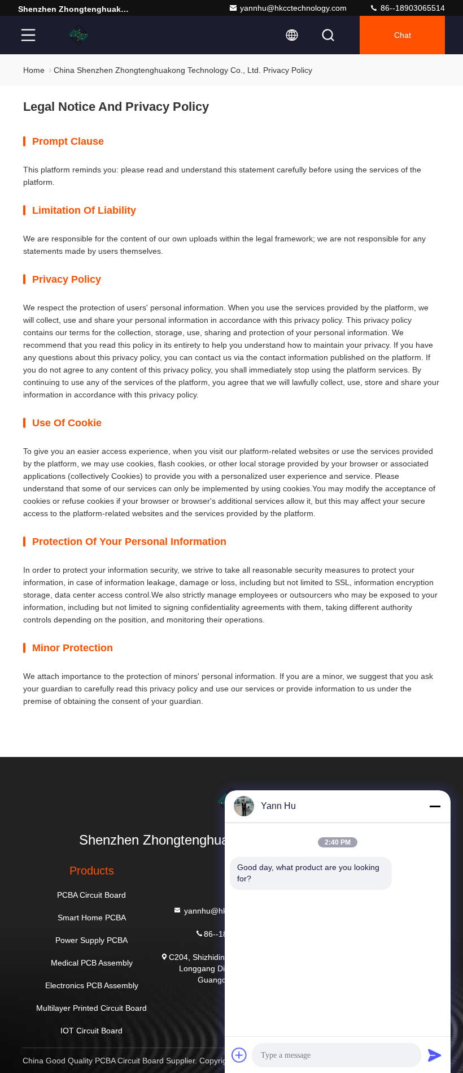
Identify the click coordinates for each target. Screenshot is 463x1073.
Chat (402, 35)
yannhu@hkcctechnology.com (293, 7)
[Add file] (239, 1054)
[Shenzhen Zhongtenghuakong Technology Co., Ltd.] (78, 35)
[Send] (435, 1054)
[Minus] (435, 806)
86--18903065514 (411, 7)
